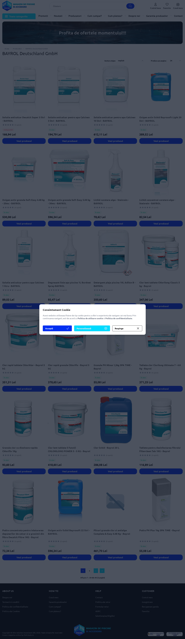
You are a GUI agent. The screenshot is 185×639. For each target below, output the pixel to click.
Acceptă (49, 328)
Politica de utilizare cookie (90, 318)
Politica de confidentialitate (118, 318)
